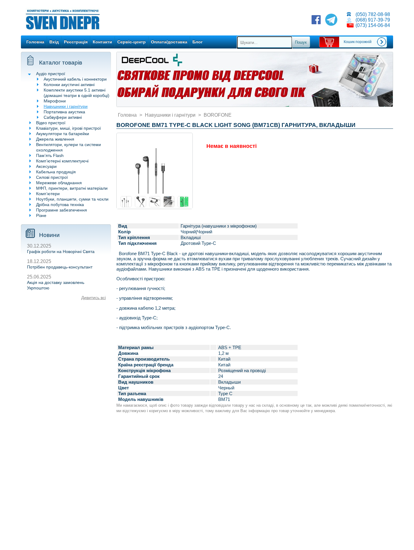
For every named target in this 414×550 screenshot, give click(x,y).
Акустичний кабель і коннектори (75, 79)
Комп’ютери (48, 193)
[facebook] (316, 20)
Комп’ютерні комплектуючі (62, 160)
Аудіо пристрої (50, 73)
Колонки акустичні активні (69, 84)
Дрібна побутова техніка (60, 204)
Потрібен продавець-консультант (59, 267)
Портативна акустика (64, 111)
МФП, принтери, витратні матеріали (72, 188)
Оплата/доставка (169, 41)
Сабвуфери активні (63, 117)
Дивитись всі (93, 297)
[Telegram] (331, 20)
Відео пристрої (50, 122)
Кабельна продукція (56, 171)
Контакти (102, 41)
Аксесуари (46, 166)
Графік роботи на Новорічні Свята (61, 251)
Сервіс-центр (131, 41)
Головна (35, 41)
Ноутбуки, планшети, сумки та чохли (72, 199)
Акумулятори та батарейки (62, 133)
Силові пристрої (52, 177)
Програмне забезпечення (61, 210)
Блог (197, 41)
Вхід (54, 41)
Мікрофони (55, 100)
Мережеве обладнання (59, 182)
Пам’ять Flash (50, 155)
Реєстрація (76, 41)
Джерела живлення (55, 139)
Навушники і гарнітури (66, 106)
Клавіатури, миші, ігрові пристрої (68, 128)
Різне (41, 215)
